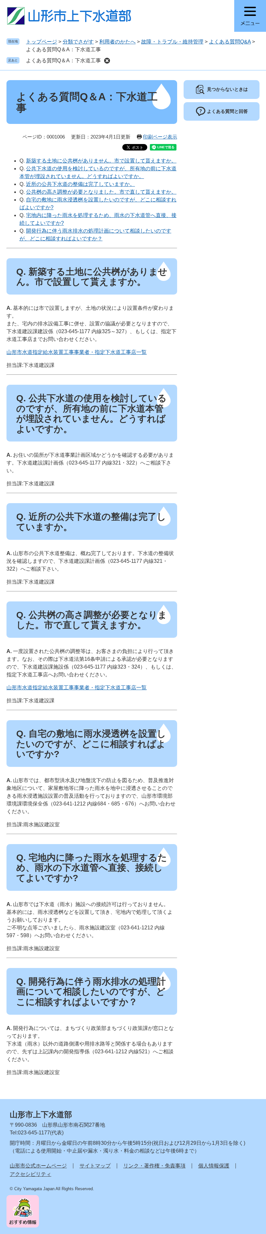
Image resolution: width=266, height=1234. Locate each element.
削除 (107, 61)
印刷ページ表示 (160, 136)
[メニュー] (250, 16)
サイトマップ (95, 1165)
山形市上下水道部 (41, 1114)
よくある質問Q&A (230, 41)
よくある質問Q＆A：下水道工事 (63, 60)
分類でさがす (78, 41)
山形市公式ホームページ (38, 1165)
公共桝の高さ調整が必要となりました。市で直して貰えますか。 (101, 192)
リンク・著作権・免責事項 (154, 1165)
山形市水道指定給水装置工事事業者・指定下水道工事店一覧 (76, 352)
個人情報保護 (213, 1165)
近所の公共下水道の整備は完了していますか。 (80, 184)
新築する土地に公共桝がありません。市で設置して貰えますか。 (101, 160)
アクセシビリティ (30, 1174)
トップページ (41, 41)
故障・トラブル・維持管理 (172, 41)
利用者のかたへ (117, 41)
